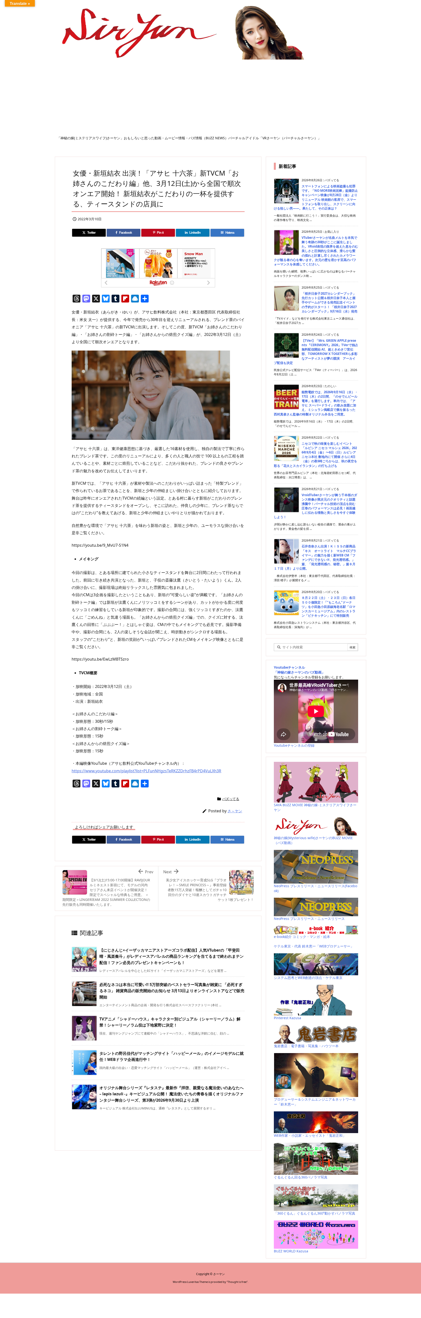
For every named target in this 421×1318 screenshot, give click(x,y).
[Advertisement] (210, 99)
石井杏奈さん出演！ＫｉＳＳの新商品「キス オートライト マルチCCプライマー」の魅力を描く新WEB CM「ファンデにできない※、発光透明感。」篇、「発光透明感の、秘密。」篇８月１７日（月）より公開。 (315, 557)
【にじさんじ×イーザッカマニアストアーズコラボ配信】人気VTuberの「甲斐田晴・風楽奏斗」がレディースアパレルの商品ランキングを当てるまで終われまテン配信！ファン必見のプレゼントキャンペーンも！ (171, 956)
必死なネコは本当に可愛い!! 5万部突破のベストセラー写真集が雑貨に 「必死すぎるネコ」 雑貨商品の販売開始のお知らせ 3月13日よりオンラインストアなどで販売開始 (171, 991)
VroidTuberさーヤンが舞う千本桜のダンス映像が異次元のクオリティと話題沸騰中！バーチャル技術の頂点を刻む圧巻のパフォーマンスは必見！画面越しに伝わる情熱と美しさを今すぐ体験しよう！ (315, 506)
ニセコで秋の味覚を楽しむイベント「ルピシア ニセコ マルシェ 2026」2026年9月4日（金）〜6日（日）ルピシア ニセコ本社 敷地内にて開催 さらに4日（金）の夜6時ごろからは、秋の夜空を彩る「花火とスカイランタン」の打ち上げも (315, 454)
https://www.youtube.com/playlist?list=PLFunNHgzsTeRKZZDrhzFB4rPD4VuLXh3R (146, 771)
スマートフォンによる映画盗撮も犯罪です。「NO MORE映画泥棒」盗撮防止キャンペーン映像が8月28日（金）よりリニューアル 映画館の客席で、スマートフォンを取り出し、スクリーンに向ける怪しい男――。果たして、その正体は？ (316, 197)
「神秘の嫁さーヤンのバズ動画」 (299, 672)
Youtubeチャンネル (289, 667)
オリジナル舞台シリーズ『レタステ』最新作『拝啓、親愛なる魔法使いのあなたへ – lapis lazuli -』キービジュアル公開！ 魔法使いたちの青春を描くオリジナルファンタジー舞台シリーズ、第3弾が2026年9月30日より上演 (171, 1094)
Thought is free (237, 1282)
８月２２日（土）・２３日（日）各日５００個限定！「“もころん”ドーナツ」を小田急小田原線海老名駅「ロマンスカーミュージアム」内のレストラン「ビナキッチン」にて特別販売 (328, 606)
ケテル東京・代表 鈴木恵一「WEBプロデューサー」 (314, 946)
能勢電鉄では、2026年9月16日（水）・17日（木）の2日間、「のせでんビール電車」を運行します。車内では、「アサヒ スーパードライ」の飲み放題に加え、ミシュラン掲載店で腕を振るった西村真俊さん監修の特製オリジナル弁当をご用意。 (316, 403)
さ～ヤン (235, 810)
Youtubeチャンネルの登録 (294, 745)
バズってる (230, 798)
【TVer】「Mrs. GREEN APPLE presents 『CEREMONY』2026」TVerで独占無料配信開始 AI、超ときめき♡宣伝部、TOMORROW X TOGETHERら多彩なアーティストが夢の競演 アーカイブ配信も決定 (316, 351)
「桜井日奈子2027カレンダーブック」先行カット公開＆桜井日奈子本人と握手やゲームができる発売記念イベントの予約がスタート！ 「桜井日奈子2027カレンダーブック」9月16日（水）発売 (329, 302)
